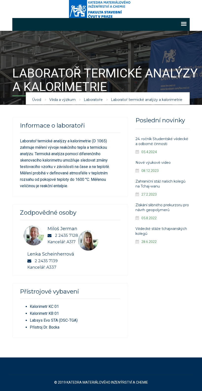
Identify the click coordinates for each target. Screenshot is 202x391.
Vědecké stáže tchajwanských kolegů (161, 231)
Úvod (36, 99)
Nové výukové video (153, 162)
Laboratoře (93, 99)
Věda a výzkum (62, 99)
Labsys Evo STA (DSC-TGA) (54, 320)
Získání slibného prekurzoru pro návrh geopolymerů (162, 207)
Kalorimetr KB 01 (44, 313)
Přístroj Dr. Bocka (44, 327)
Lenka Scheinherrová (50, 254)
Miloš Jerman (62, 228)
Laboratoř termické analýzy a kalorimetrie (146, 99)
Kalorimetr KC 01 (44, 306)
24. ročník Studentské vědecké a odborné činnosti (161, 141)
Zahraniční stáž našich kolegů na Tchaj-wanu (160, 183)
